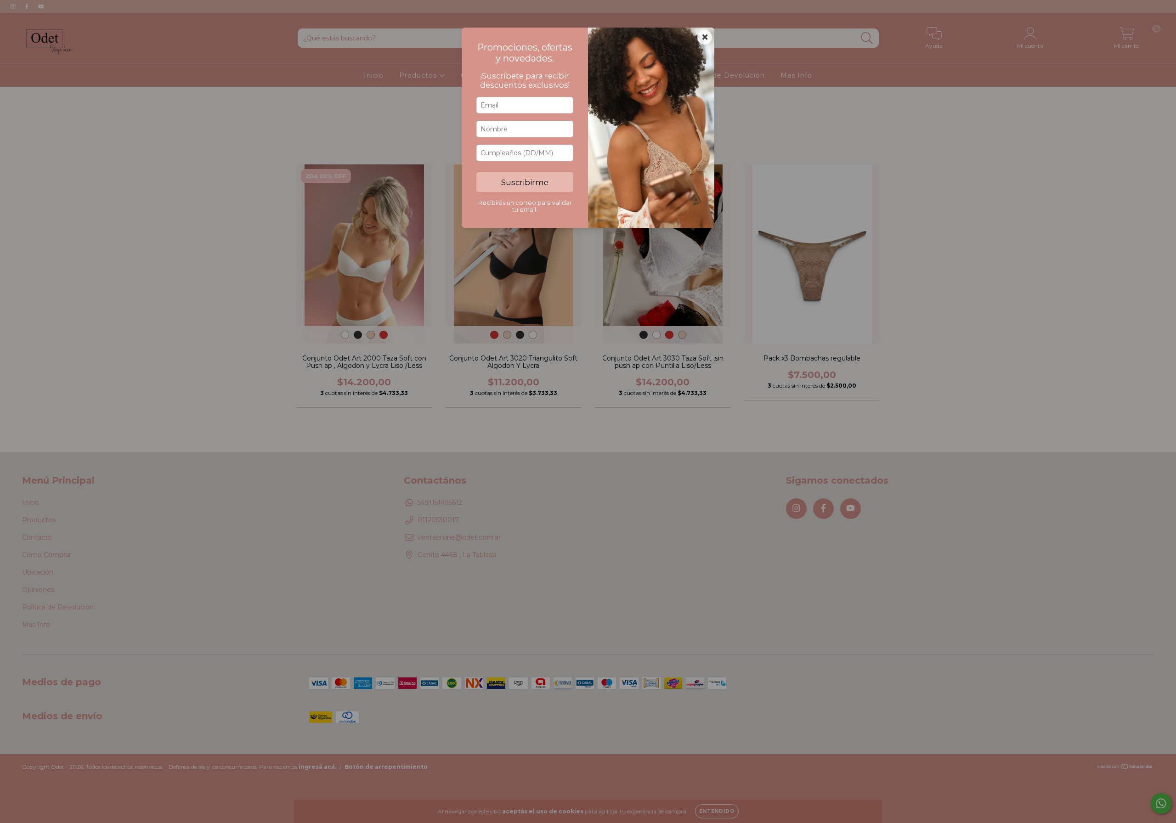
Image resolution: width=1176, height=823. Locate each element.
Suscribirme (524, 182)
